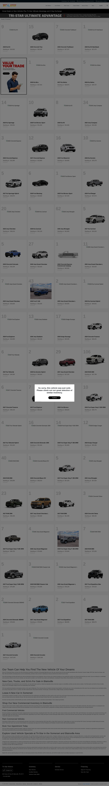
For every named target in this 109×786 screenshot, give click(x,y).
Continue (54, 397)
